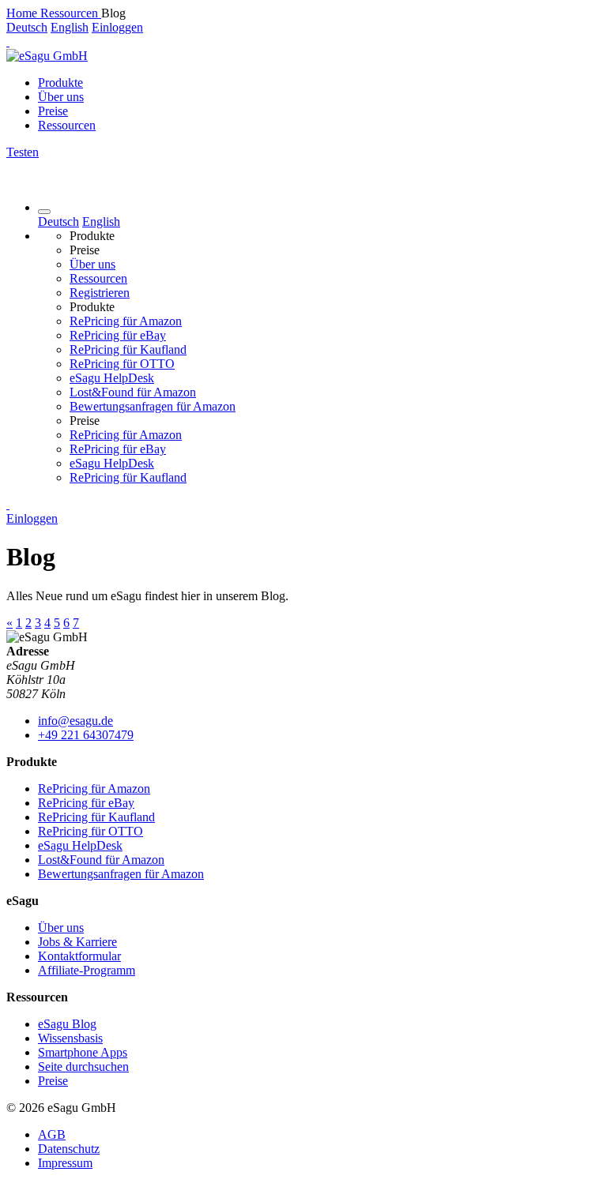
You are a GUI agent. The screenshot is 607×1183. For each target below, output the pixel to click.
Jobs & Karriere (77, 941)
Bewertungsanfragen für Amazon (153, 406)
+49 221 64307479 (86, 735)
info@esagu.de (75, 720)
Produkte (60, 82)
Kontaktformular (79, 956)
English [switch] (70, 27)
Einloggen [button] (32, 518)
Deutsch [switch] (26, 27)
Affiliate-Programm (86, 970)
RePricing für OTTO (122, 363)
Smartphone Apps (82, 1052)
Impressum (65, 1163)
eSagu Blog (67, 1024)
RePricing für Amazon (126, 321)
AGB (52, 1134)
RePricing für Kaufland (128, 349)
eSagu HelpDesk (112, 378)
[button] (7, 41)
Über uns (61, 96)
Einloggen (117, 27)
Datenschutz (69, 1148)
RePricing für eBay (118, 335)
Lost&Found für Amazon (133, 392)
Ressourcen (67, 125)
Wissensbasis (70, 1038)
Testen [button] (22, 152)
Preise (53, 111)
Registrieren (100, 292)
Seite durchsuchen (83, 1066)
